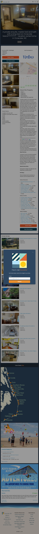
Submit (19, 281)
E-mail (10, 276)
